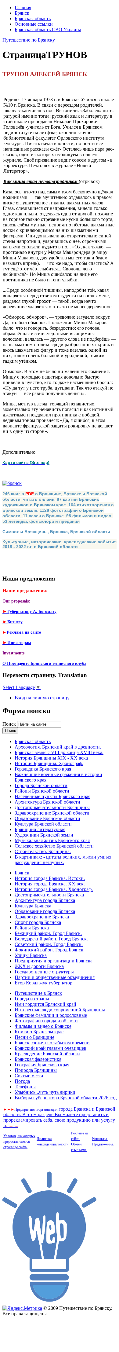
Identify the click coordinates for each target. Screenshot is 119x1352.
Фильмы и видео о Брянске (43, 1026)
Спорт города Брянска (38, 922)
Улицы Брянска (31, 955)
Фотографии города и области (46, 1020)
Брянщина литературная (40, 829)
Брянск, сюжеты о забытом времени (52, 1042)
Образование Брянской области (47, 818)
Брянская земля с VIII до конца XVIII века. (59, 752)
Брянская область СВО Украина (48, 29)
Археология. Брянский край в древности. (58, 746)
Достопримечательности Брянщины (52, 807)
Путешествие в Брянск (38, 993)
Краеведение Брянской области (47, 1053)
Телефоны (25, 1086)
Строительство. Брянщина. (43, 851)
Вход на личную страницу (42, 697)
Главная (23, 7)
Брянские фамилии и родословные (51, 1015)
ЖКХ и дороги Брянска (39, 966)
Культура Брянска (33, 905)
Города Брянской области (41, 785)
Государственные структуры (44, 971)
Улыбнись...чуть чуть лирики (45, 1092)
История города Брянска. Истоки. (50, 878)
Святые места (29, 1075)
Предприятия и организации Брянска (53, 960)
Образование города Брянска (45, 911)
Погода (22, 1081)
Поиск (9, 724)
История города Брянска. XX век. (50, 883)
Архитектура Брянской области (47, 801)
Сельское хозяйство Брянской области (54, 845)
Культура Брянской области (43, 823)
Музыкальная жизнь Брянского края (52, 840)
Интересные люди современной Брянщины (60, 1009)
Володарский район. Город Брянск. (51, 938)
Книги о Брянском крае (39, 1031)
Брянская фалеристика (38, 1059)
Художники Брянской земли (44, 834)
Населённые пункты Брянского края (52, 796)
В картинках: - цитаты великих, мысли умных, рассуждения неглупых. (64, 859)
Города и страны (32, 998)
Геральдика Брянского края (43, 768)
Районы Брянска (32, 927)
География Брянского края (42, 1064)
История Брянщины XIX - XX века (51, 757)
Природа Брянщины (36, 1070)
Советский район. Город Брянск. (49, 944)
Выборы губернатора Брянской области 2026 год (66, 1097)
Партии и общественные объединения (55, 977)
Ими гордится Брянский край (45, 1004)
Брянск (22, 13)
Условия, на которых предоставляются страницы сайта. (19, 1141)
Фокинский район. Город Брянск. (50, 949)
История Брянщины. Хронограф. (49, 763)
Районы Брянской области (42, 790)
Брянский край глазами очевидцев (50, 1048)
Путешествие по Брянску (28, 39)
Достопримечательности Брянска (49, 894)
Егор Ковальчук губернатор (43, 982)
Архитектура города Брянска (45, 900)
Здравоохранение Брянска (42, 916)
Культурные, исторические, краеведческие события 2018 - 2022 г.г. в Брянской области (59, 544)
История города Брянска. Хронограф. (54, 889)
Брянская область (33, 18)
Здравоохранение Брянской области (52, 812)
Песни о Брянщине (34, 1037)
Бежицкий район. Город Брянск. (48, 933)
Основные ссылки (34, 24)
